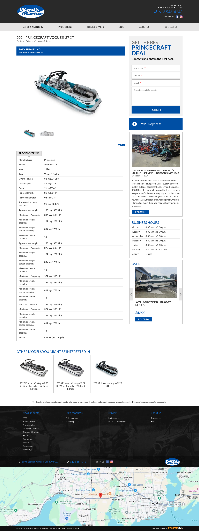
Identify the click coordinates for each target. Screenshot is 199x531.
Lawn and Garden (31, 428)
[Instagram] (181, 16)
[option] (70, 93)
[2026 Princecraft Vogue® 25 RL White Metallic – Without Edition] (34, 368)
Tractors (26, 442)
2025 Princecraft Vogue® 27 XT (107, 384)
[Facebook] (177, 16)
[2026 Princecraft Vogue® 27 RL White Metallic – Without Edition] (71, 368)
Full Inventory (72, 418)
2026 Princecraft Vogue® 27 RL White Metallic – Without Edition (70, 386)
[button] (22, 93)
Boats (25, 435)
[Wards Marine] (31, 11)
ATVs (25, 418)
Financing (27, 449)
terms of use (74, 528)
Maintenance (114, 418)
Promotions (28, 446)
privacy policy (61, 528)
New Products (31, 413)
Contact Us (156, 418)
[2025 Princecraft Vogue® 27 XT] (108, 368)
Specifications (29, 153)
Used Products (74, 413)
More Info (143, 319)
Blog (153, 421)
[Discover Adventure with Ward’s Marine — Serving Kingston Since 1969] (156, 150)
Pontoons (27, 439)
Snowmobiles (29, 425)
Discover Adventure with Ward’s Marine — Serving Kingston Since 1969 (155, 171)
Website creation (158, 528)
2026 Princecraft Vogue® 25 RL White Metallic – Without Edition (34, 386)
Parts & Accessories (117, 421)
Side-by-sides (29, 421)
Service (112, 413)
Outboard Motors (31, 432)
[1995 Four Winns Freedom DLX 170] (156, 282)
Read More (140, 212)
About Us (156, 413)
